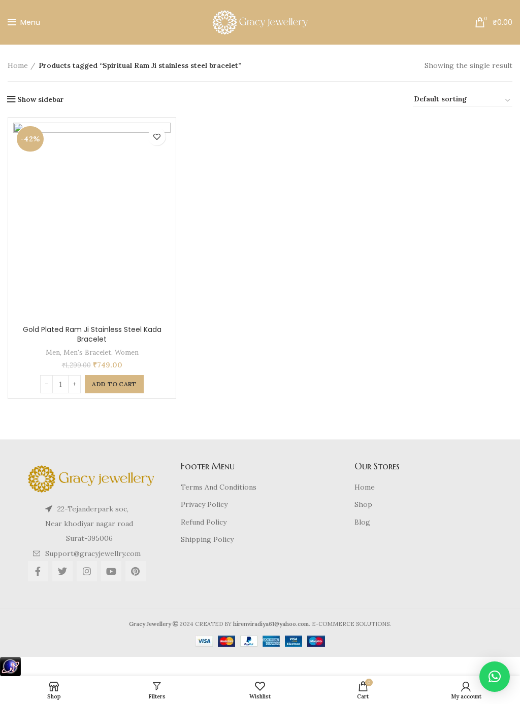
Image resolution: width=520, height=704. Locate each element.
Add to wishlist (157, 136)
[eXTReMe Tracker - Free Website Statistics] (10, 665)
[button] (494, 676)
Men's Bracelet (87, 352)
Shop (363, 504)
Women (127, 352)
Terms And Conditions (218, 487)
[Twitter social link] (62, 571)
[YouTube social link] (111, 571)
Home (18, 65)
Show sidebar (40, 99)
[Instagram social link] (87, 571)
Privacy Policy (204, 504)
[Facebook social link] (38, 571)
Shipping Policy (207, 539)
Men (53, 352)
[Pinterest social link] (135, 571)
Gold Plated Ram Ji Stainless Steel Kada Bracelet (92, 334)
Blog (362, 522)
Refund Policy (203, 522)
